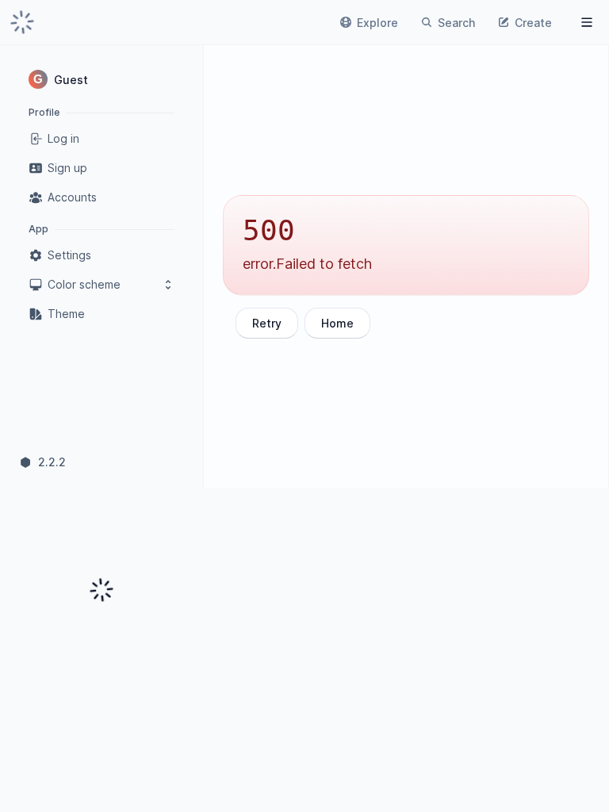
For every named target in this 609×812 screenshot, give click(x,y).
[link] (22, 22)
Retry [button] (267, 323)
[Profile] (587, 22)
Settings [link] (69, 255)
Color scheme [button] (84, 284)
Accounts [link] (72, 197)
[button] (101, 79)
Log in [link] (63, 138)
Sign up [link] (67, 167)
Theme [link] (66, 313)
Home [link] (337, 323)
